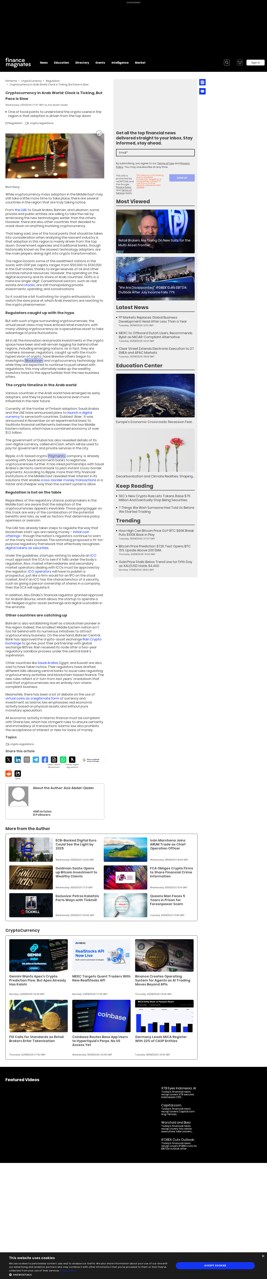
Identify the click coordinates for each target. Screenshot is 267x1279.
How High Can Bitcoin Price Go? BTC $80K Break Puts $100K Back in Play (156, 533)
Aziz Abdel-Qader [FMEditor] (58, 104)
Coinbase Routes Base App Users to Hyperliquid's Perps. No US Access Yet (100, 1041)
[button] (89, 1274)
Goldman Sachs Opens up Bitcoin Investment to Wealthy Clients (76, 872)
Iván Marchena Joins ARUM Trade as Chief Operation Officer (168, 844)
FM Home (11, 81)
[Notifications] (240, 62)
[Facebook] (45, 759)
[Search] (227, 62)
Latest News (132, 307)
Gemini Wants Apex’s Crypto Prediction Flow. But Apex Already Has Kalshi (37, 980)
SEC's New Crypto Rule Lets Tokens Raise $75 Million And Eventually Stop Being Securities (154, 498)
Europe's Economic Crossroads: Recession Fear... (155, 422)
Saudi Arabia (48, 663)
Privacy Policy (123, 187)
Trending (128, 520)
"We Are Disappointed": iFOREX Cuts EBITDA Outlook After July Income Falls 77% (152, 289)
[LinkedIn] (18, 759)
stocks (29, 285)
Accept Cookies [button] (215, 1265)
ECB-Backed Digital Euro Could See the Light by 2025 (76, 844)
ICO (93, 555)
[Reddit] (8, 773)
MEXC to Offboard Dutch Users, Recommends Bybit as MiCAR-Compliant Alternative (156, 335)
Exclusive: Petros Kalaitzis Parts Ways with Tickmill (77, 898)
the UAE (21, 210)
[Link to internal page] (18, 796)
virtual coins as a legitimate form (32, 698)
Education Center (139, 365)
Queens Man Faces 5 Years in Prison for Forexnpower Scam (167, 900)
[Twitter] (8, 759)
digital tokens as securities (27, 548)
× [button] (263, 1256)
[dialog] (133, 1265)
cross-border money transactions (68, 480)
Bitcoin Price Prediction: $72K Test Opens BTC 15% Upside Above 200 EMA (155, 548)
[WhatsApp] (63, 759)
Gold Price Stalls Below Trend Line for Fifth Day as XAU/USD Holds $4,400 (155, 564)
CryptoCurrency (31, 81)
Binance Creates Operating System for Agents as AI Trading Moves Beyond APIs (162, 980)
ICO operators (39, 571)
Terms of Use (165, 163)
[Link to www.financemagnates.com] (155, 231)
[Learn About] (54, 762)
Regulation (53, 81)
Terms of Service (124, 192)
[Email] (27, 759)
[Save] (18, 775)
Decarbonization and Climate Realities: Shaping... (155, 476)
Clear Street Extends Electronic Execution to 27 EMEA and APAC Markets (156, 351)
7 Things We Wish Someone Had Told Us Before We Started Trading (156, 510)
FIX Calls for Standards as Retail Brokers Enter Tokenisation (36, 1039)
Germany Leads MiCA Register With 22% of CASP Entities (161, 1039)
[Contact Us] (202, 91)
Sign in (255, 63)
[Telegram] (36, 759)
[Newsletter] (202, 82)
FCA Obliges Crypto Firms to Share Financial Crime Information (171, 872)
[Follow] (72, 762)
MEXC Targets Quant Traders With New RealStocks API (101, 978)
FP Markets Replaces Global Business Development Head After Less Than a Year (153, 319)
